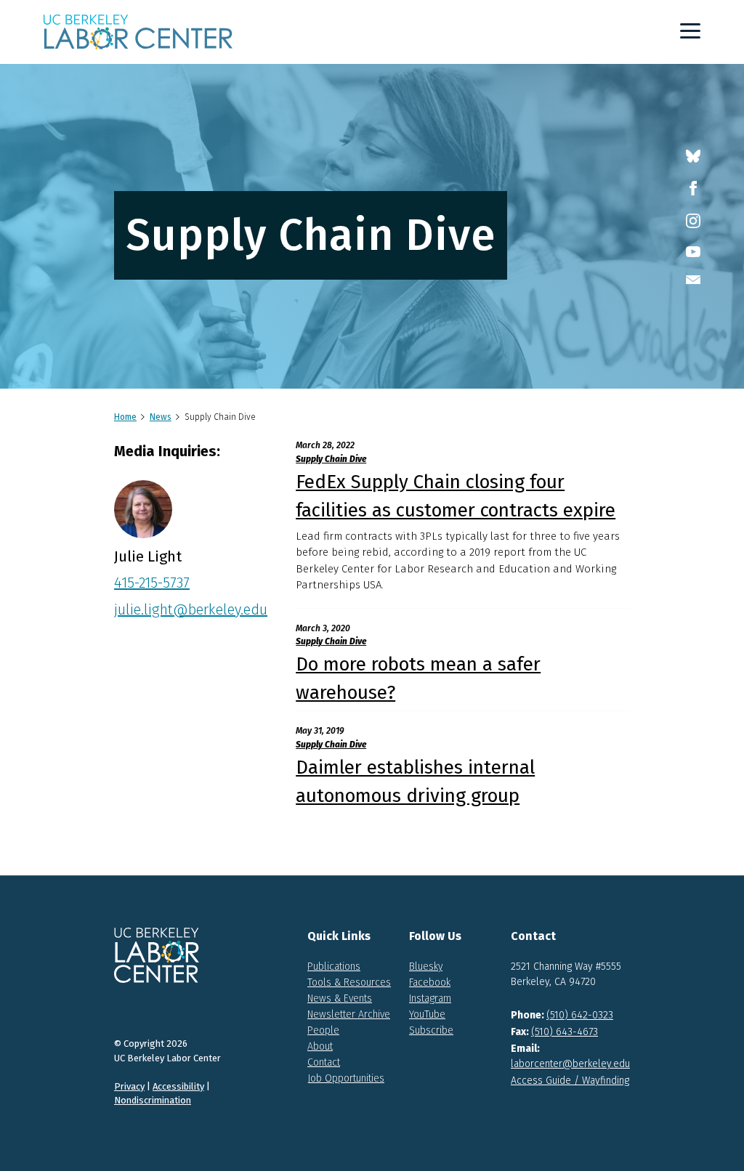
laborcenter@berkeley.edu (570, 1064)
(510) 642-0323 (579, 1015)
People (323, 1030)
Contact (323, 1062)
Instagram (430, 998)
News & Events (339, 998)
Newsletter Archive (348, 1014)
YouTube (427, 1014)
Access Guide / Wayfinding (570, 1080)
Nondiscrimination (152, 1100)
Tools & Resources (349, 982)
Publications (333, 966)
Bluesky (425, 966)
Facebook (429, 982)
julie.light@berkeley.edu (190, 609)
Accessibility (178, 1086)
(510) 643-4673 (564, 1032)
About (320, 1046)
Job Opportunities (345, 1078)
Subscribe (431, 1030)
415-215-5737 (152, 582)
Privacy (129, 1086)
